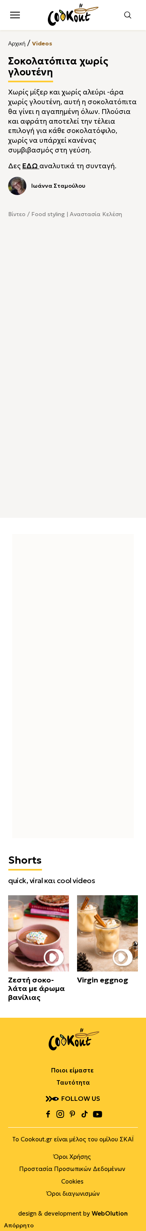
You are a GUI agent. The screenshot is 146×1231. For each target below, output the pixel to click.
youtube (97, 1114)
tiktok (84, 1114)
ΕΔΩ (30, 165)
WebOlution (110, 1213)
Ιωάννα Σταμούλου (58, 185)
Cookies (72, 1181)
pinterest (72, 1114)
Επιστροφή (132, 1209)
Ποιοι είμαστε (72, 1070)
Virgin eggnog (102, 980)
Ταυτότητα (73, 1082)
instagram (60, 1114)
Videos (42, 43)
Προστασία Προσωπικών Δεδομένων (72, 1169)
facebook (48, 1114)
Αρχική (17, 43)
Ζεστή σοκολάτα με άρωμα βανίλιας (36, 989)
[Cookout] (73, 15)
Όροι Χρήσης (72, 1156)
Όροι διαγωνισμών (73, 1193)
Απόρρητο (19, 1225)
